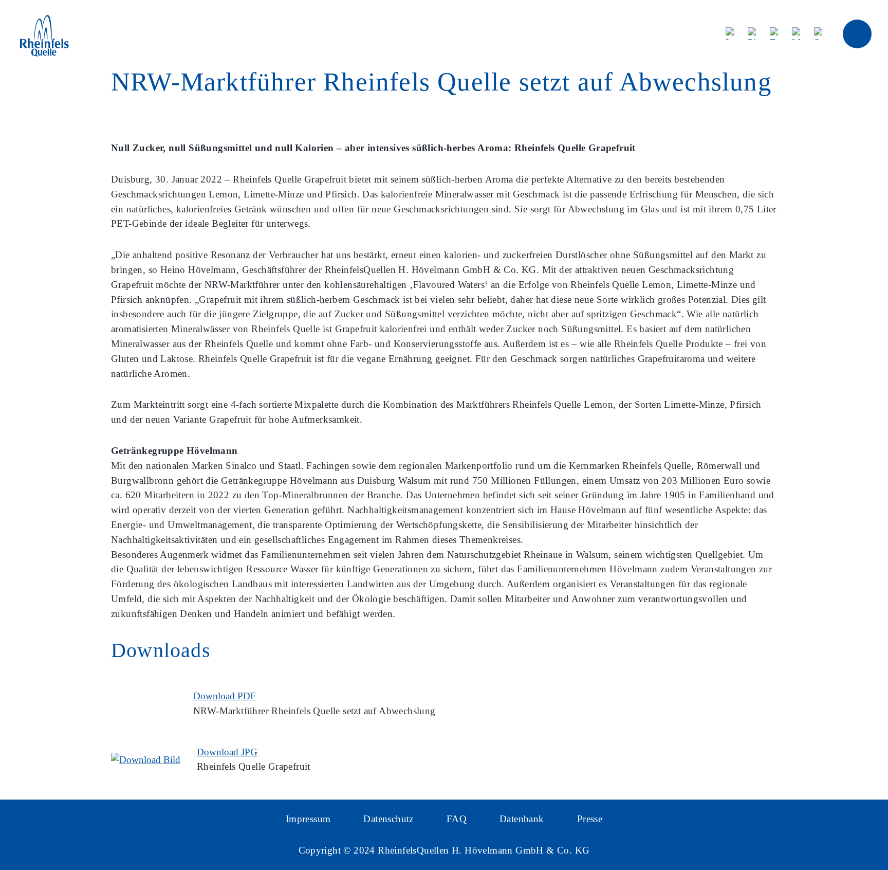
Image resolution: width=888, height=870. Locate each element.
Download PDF (224, 696)
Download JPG (227, 752)
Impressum (308, 818)
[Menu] (857, 34)
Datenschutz (388, 818)
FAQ (457, 818)
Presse (589, 818)
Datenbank (521, 818)
